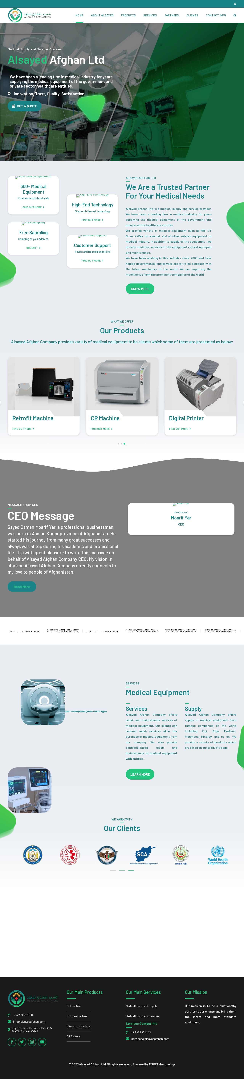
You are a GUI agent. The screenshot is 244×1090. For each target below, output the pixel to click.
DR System (73, 1036)
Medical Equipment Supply (141, 1006)
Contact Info (216, 15)
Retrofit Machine (32, 418)
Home (79, 15)
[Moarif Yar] (181, 504)
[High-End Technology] (92, 195)
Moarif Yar (181, 517)
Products (128, 15)
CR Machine (105, 418)
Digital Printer (186, 418)
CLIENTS (192, 15)
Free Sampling (33, 232)
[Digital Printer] (200, 386)
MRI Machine (74, 1006)
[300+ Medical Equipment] (33, 177)
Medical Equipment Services (142, 1016)
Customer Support (92, 245)
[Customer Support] (92, 236)
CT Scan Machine (77, 1016)
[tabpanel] (214, 854)
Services (150, 15)
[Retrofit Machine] (44, 386)
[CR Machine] (122, 386)
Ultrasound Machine (79, 1026)
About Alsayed (102, 15)
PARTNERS (172, 15)
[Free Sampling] (33, 223)
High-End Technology (92, 204)
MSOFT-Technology (162, 1064)
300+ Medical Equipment (33, 189)
